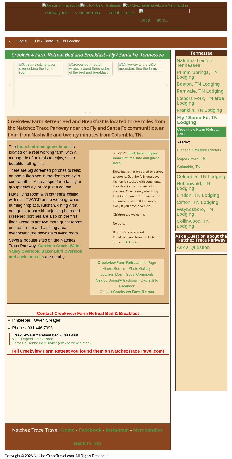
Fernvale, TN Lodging (200, 91)
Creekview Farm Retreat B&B (198, 131)
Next (166, 84)
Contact (127, 292)
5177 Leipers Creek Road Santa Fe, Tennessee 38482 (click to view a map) (51, 341)
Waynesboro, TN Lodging (195, 212)
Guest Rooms (114, 269)
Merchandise (148, 429)
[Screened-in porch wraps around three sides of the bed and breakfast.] (88, 68)
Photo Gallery (140, 269)
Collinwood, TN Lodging (193, 223)
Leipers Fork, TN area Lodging (200, 101)
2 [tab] (90, 113)
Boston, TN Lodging (198, 84)
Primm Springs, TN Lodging (197, 75)
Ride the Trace (120, 13)
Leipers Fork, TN (191, 158)
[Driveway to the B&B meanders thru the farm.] (138, 66)
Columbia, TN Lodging (201, 176)
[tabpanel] (38, 68)
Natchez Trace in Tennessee (195, 63)
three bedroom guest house (44, 147)
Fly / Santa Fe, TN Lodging (197, 120)
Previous (10, 84)
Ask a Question (193, 247)
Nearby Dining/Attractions (116, 280)
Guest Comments (140, 274)
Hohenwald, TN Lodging (193, 186)
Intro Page (127, 263)
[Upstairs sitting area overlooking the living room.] (38, 68)
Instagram (117, 429)
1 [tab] (85, 113)
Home (68, 429)
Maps (145, 20)
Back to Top (87, 443)
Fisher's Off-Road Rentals (199, 150)
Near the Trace (88, 13)
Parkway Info (57, 13)
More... (162, 20)
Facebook (127, 286)
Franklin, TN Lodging (199, 110)
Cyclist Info (149, 280)
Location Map (111, 274)
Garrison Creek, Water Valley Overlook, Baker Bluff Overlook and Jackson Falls (45, 251)
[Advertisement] (87, 389)
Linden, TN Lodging (198, 195)
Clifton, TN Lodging (197, 202)
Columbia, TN (188, 166)
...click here (130, 242)
